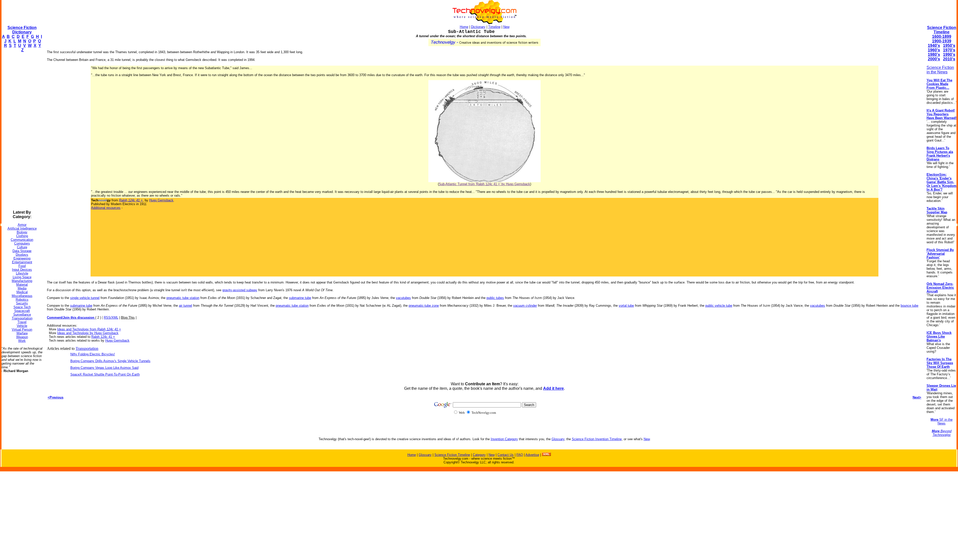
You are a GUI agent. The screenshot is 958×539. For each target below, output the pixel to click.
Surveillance (22, 314)
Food (22, 266)
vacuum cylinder (525, 305)
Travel (21, 322)
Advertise (532, 455)
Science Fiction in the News (940, 69)
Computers (22, 243)
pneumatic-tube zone (424, 305)
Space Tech (22, 307)
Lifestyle (22, 273)
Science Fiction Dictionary (22, 29)
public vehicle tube (718, 305)
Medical (22, 292)
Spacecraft (22, 311)
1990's (949, 54)
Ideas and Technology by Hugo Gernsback (88, 333)
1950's (949, 45)
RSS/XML (111, 317)
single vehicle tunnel (85, 298)
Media (22, 288)
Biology (22, 232)
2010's (949, 59)
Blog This (128, 317)
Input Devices (22, 269)
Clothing (22, 236)
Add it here (553, 388)
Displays (22, 255)
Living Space (22, 277)
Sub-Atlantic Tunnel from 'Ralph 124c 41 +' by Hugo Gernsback (484, 184)
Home (464, 27)
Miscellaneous (22, 296)
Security (22, 303)
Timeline (494, 27)
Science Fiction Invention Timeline (597, 439)
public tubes (495, 298)
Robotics (22, 299)
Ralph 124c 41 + (103, 337)
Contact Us (505, 455)
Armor (22, 225)
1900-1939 (941, 41)
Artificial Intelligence (22, 228)
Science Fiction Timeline (941, 29)
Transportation (22, 318)
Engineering (21, 258)
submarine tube (300, 298)
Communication (22, 240)
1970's (949, 50)
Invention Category (504, 439)
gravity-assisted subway (239, 290)
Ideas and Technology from (89, 329)
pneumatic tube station (182, 298)
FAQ (519, 455)
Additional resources (105, 208)
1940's (934, 45)
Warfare (22, 333)
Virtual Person (22, 329)
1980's (934, 54)
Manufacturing (22, 281)
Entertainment (22, 262)
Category (479, 455)
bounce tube (909, 305)
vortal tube (626, 305)
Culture (22, 247)
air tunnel (185, 305)
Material (22, 284)
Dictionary (478, 27)
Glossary (558, 439)
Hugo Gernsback (161, 200)
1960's (934, 50)
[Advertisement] (21, 131)
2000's (934, 59)
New (506, 27)
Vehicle (22, 326)
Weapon (22, 337)
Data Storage (21, 251)
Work (22, 341)
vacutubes (403, 298)
